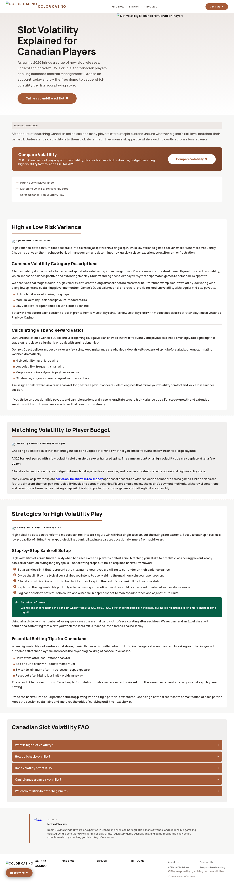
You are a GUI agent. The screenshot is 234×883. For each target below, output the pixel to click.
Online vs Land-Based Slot (45, 98)
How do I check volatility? (32, 756)
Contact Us (206, 862)
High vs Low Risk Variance (37, 182)
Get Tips (215, 6)
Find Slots (118, 6)
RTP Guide (150, 6)
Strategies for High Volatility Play (42, 195)
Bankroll (134, 6)
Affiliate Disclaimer (178, 867)
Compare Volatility (190, 159)
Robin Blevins (57, 824)
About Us (173, 862)
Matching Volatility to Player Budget (44, 188)
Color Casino (41, 863)
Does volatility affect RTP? (33, 768)
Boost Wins (17, 872)
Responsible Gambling (212, 867)
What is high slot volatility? (34, 745)
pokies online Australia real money (79, 479)
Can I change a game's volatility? (38, 779)
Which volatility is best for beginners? (41, 791)
